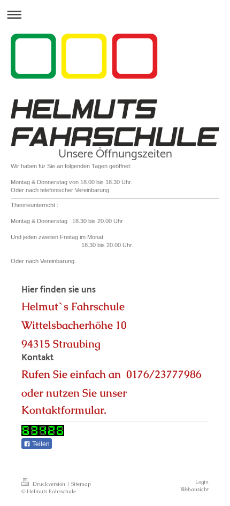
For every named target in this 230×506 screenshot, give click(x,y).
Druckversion (49, 483)
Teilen (40, 444)
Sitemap (81, 483)
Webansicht (194, 489)
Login (202, 481)
